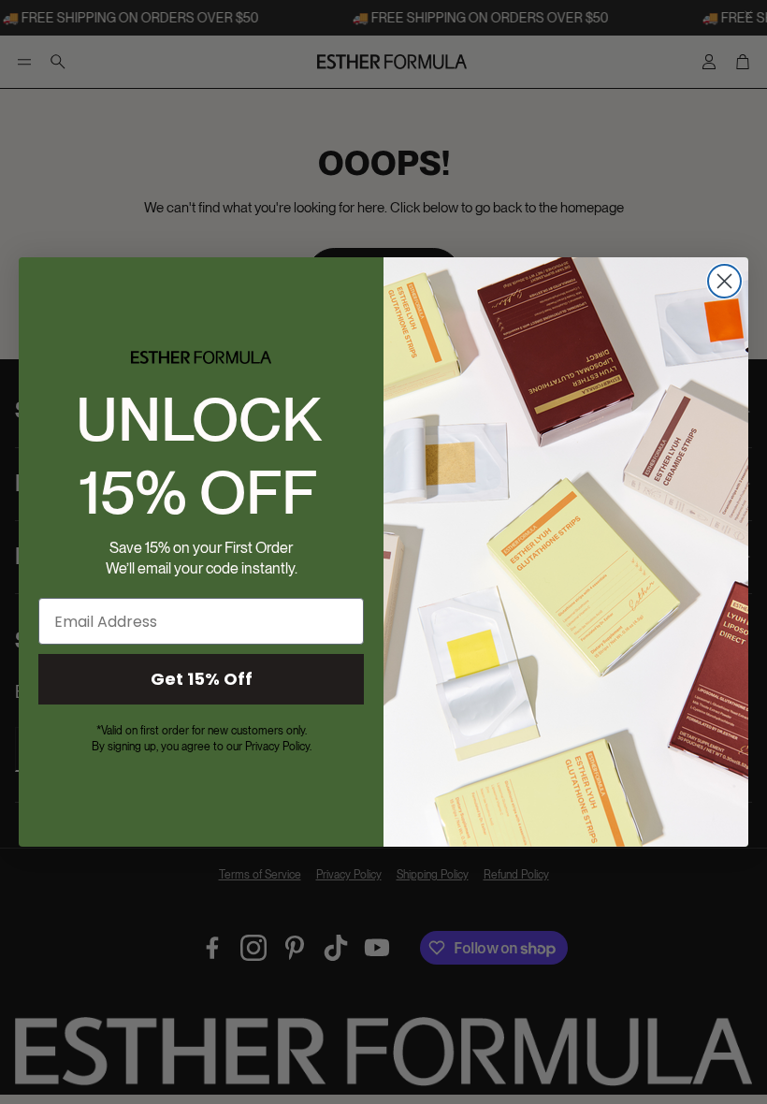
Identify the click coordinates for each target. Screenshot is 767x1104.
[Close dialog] (724, 281)
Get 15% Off (202, 678)
